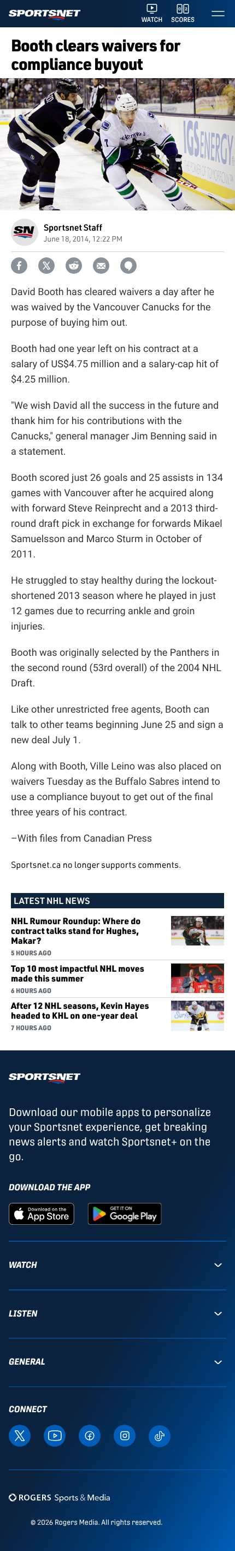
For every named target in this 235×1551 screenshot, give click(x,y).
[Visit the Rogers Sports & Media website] (59, 1498)
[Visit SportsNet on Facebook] (90, 1435)
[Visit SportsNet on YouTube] (55, 1435)
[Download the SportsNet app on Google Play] (124, 1213)
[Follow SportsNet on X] (20, 1435)
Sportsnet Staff (73, 227)
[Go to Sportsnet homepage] (44, 15)
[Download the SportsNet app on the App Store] (41, 1213)
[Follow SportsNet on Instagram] (125, 1435)
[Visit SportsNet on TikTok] (160, 1435)
